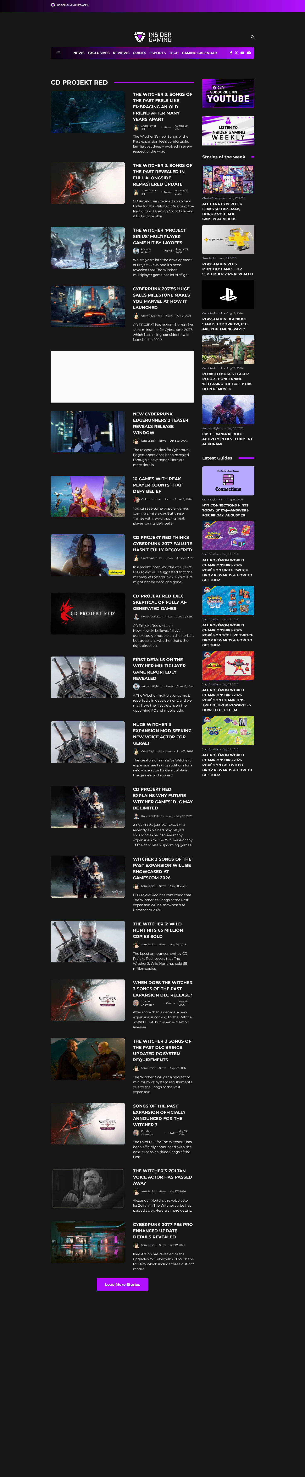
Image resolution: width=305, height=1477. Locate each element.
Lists (168, 499)
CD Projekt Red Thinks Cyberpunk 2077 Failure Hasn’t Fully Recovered (162, 543)
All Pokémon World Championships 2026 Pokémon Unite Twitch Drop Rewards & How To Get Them (227, 570)
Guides (139, 53)
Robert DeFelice (151, 616)
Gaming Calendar (199, 53)
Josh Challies (210, 554)
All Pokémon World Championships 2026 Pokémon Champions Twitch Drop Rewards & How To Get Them (226, 700)
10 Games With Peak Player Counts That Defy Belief (157, 485)
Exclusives (99, 53)
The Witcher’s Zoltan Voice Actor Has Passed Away (162, 1177)
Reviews (121, 53)
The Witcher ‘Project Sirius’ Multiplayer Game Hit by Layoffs (159, 236)
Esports (157, 53)
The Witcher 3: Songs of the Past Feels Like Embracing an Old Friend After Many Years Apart (162, 107)
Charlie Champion (147, 1003)
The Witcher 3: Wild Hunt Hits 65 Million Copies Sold (158, 930)
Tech (174, 53)
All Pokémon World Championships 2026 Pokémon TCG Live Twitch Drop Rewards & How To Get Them (228, 635)
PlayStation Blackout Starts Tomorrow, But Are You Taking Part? (225, 324)
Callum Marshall (151, 499)
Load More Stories (122, 1284)
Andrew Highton (146, 251)
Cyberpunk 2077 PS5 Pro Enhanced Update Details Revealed (163, 1230)
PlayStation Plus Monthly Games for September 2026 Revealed (227, 269)
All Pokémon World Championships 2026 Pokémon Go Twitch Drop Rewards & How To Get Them (227, 765)
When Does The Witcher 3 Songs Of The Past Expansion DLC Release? (163, 989)
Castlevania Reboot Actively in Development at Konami (227, 439)
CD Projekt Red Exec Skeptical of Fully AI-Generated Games (160, 602)
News (78, 53)
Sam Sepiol (148, 440)
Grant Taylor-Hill (151, 315)
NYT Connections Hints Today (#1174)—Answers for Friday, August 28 (225, 510)
